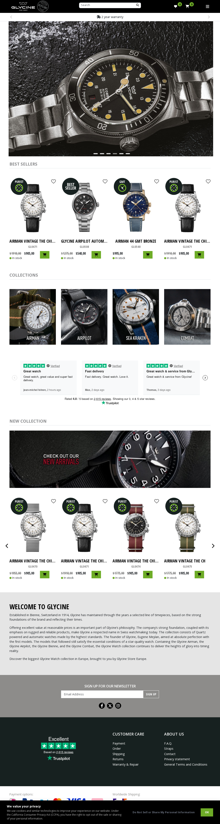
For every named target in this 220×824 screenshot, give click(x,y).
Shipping (119, 754)
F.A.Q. (168, 743)
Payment (119, 743)
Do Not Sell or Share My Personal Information (164, 812)
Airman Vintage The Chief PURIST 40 (136, 563)
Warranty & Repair (126, 764)
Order (117, 748)
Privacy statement (177, 759)
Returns (118, 759)
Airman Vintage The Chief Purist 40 (32, 243)
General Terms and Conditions (185, 764)
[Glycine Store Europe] (23, 5)
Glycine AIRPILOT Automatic (84, 243)
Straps (168, 748)
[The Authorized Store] (43, 6)
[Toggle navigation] (207, 6)
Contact (170, 754)
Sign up (151, 694)
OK (207, 812)
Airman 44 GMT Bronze (135, 243)
